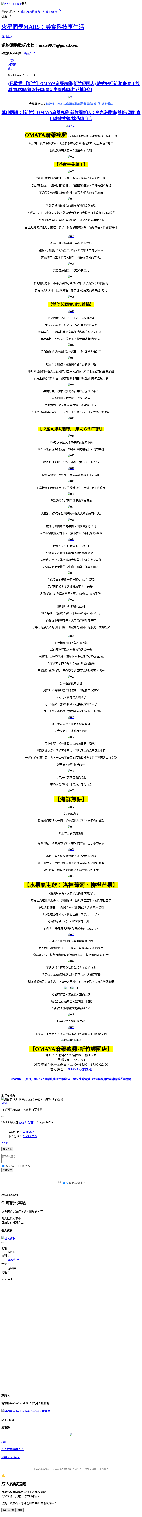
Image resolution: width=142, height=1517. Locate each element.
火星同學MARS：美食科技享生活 (42, 27)
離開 (20, 1510)
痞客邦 (23, 1122)
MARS (5, 1102)
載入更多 (7, 1149)
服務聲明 (103, 1469)
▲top (4, 1142)
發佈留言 (7, 1170)
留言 (31, 1122)
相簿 (11, 60)
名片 (11, 68)
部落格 (12, 64)
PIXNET (45, 1469)
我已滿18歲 (8, 1510)
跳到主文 (6, 36)
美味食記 (28, 1132)
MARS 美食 (30, 1136)
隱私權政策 (90, 1469)
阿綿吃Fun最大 (10, 1457)
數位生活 (29, 53)
